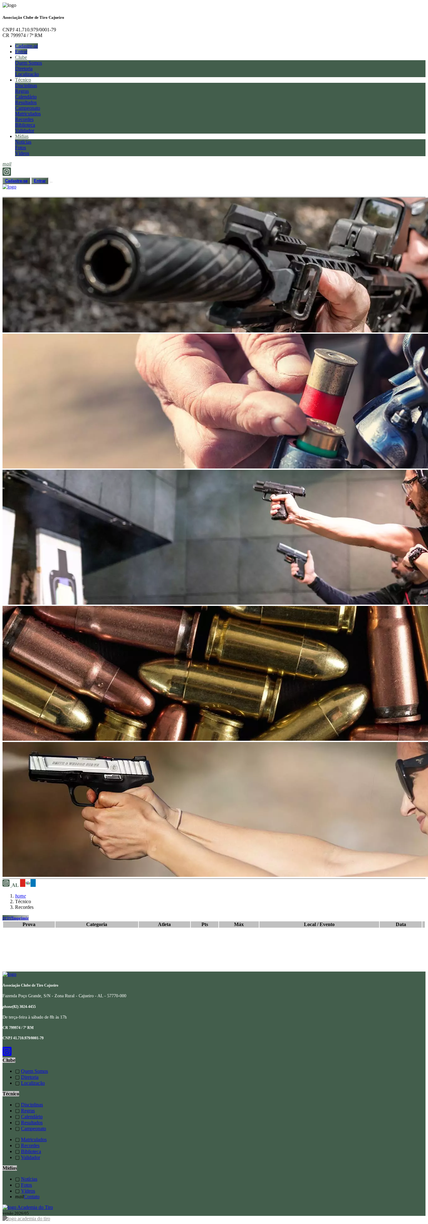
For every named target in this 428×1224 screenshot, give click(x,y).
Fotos (20, 147)
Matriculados (28, 113)
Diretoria (24, 68)
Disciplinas (26, 85)
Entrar (21, 51)
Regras (22, 91)
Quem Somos (28, 63)
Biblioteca (25, 125)
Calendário (26, 96)
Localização (27, 74)
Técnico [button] (23, 79)
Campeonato (27, 108)
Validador (24, 130)
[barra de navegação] (51, 182)
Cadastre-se (26, 46)
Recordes (24, 119)
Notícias (23, 142)
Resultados (26, 102)
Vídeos (22, 153)
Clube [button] (21, 57)
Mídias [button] (22, 136)
